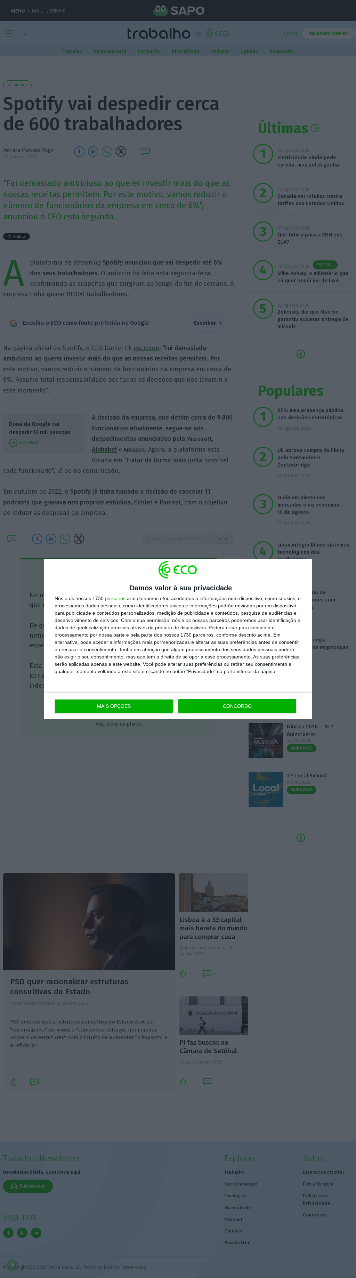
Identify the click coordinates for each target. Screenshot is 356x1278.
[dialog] (178, 639)
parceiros (115, 598)
